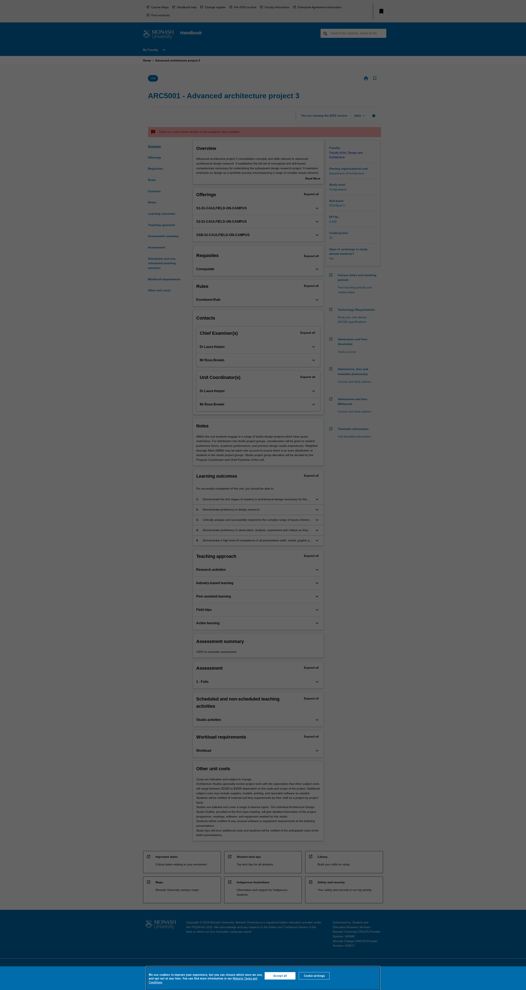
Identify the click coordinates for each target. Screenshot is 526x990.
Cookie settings (314, 976)
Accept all (280, 976)
